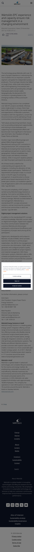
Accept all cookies (17, 285)
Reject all (17, 281)
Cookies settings (17, 276)
